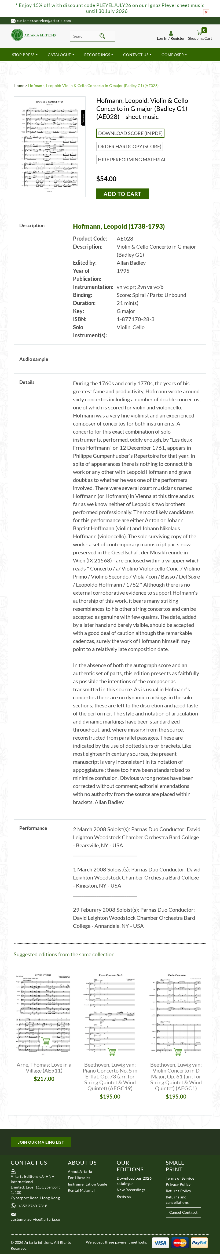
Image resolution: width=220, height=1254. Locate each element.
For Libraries (79, 1177)
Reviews (124, 1196)
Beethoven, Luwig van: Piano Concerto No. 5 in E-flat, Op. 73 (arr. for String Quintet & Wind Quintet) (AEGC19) (110, 1076)
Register (178, 38)
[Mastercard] (180, 1242)
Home (19, 85)
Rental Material (81, 1190)
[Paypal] (199, 1242)
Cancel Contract (183, 1212)
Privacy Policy (178, 1184)
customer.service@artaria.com (44, 21)
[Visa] (160, 1242)
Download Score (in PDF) (130, 133)
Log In (162, 38)
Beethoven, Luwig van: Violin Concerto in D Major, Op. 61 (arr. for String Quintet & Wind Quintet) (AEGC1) (176, 1076)
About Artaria (80, 1171)
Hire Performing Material (132, 159)
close (206, 12)
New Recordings (131, 1189)
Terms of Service (180, 1178)
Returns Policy (178, 1190)
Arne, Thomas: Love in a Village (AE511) (44, 1067)
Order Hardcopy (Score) (129, 146)
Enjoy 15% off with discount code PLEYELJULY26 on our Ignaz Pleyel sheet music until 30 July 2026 (111, 8)
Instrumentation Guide (87, 1184)
